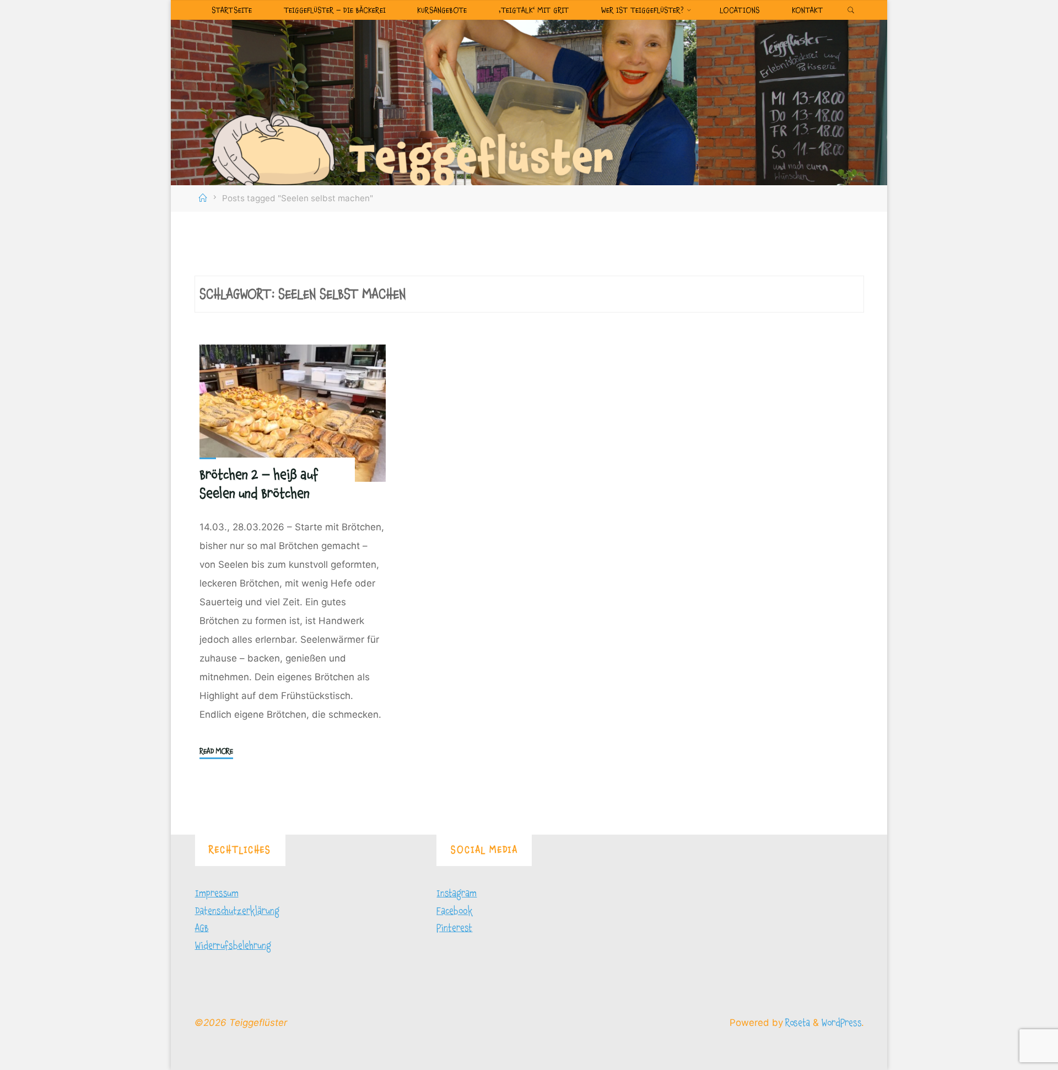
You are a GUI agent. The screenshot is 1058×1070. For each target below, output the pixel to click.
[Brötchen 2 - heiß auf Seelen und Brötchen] (292, 413)
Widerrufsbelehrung (233, 945)
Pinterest (454, 928)
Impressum (217, 893)
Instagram (456, 893)
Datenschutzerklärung (237, 911)
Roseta (796, 1023)
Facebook (454, 911)
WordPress (841, 1023)
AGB (202, 928)
